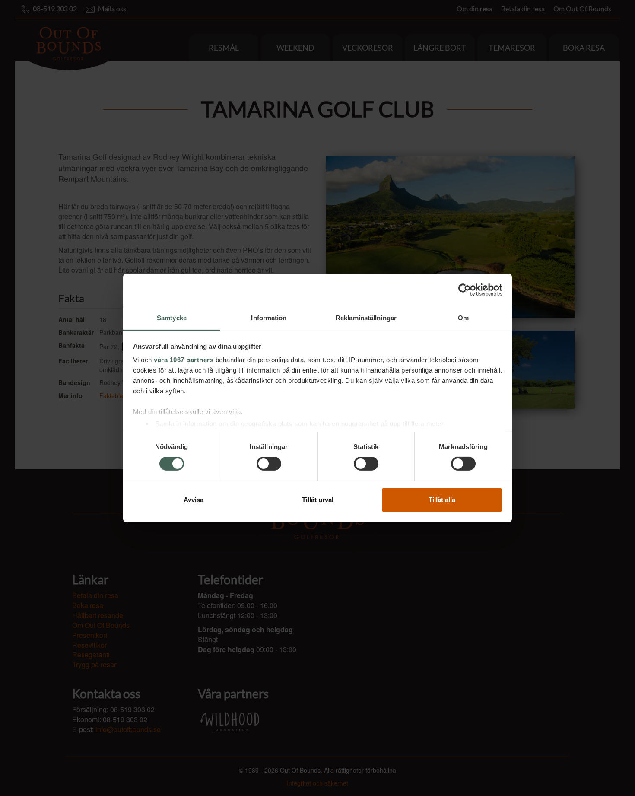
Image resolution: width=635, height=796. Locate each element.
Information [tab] (268, 318)
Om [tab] (463, 318)
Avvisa (193, 499)
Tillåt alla (442, 499)
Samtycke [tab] (172, 318)
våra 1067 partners (183, 359)
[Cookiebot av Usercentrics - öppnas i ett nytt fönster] (464, 289)
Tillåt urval (317, 499)
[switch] (269, 464)
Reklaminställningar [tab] (366, 318)
